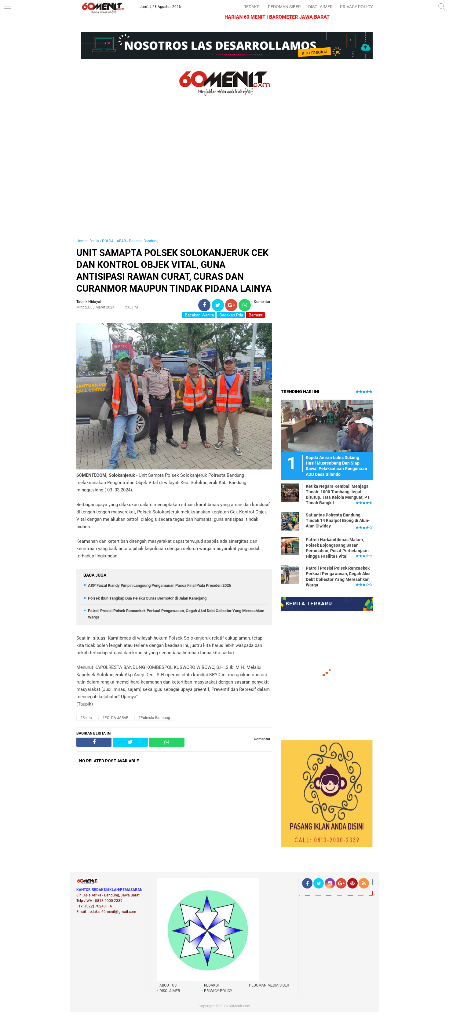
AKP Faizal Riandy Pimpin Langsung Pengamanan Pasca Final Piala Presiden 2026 (159, 585)
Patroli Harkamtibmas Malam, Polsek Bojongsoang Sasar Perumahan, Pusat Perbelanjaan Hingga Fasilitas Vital (337, 548)
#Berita (86, 718)
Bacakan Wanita (199, 315)
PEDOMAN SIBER (284, 6)
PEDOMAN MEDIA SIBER (269, 985)
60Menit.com (239, 1006)
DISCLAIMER (320, 6)
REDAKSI (252, 6)
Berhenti (255, 315)
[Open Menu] (7, 7)
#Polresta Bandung (154, 718)
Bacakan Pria (230, 315)
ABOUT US (168, 985)
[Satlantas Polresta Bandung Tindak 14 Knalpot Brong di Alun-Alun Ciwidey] (290, 521)
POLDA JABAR (114, 241)
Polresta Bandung (144, 241)
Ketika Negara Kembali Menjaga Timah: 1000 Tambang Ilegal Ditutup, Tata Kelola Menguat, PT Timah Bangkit (338, 494)
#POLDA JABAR (115, 718)
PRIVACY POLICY (356, 6)
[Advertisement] (174, 173)
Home (81, 241)
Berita (94, 241)
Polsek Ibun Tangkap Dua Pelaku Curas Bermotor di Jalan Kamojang (147, 598)
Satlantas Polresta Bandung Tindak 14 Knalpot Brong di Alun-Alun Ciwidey (338, 520)
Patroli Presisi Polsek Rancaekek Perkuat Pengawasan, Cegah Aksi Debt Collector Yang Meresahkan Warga (338, 576)
